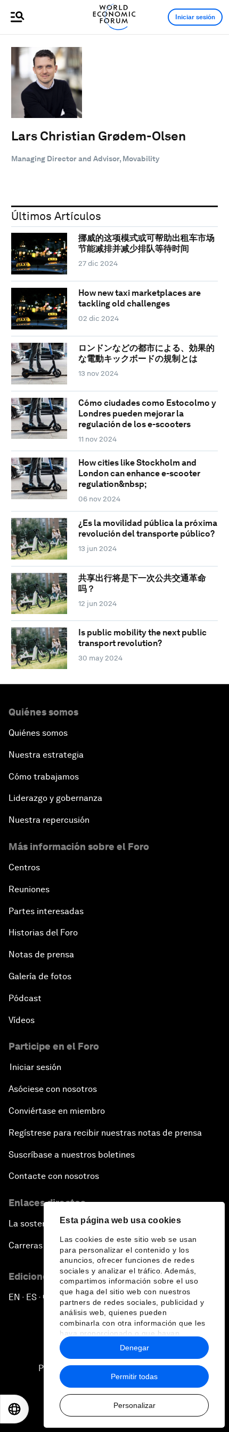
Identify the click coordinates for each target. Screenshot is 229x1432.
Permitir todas (134, 1376)
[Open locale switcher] (14, 1409)
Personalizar (134, 1405)
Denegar (134, 1347)
